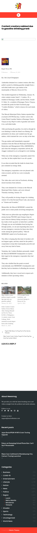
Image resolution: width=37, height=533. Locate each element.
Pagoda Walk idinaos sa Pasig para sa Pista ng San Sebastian (17, 332)
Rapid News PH (7, 69)
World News (7, 521)
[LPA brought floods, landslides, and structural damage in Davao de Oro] (24, 290)
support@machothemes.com (11, 418)
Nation (6, 485)
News (5, 488)
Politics (6, 492)
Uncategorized (9, 518)
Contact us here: (7, 416)
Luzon (8, 498)
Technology (7, 515)
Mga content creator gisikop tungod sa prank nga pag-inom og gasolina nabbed (17, 337)
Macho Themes (14, 530)
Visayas (9, 505)
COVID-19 (6, 475)
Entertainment (9, 479)
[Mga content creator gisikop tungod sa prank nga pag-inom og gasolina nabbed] (8, 290)
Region (6, 495)
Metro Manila (11, 500)
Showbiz (6, 508)
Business (6, 472)
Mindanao (5, 72)
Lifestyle (6, 482)
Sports (5, 511)
